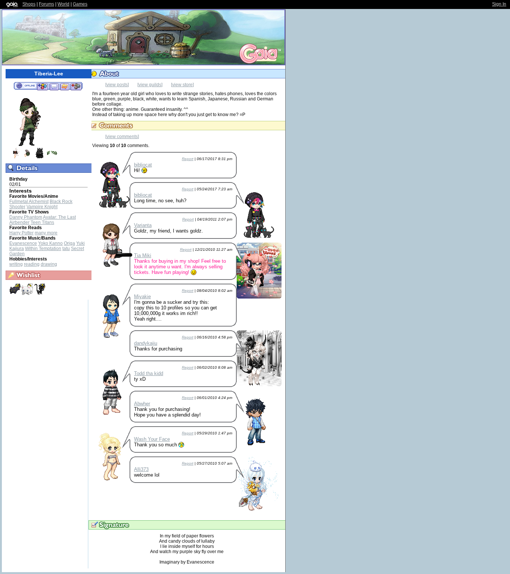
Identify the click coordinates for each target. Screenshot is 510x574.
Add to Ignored (76, 86)
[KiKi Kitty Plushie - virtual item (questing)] (28, 293)
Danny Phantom (25, 217)
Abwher (142, 403)
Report (187, 159)
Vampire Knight (42, 206)
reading (32, 264)
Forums (46, 4)
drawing (49, 264)
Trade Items (64, 86)
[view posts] (117, 84)
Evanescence (23, 243)
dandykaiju (145, 343)
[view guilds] (149, 84)
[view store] (182, 84)
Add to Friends (42, 86)
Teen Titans (42, 222)
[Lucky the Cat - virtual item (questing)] (39, 293)
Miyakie (142, 296)
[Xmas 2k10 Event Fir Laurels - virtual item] (51, 157)
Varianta (143, 225)
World (63, 4)
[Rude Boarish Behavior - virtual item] (39, 157)
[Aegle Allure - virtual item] (15, 157)
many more (46, 232)
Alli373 (141, 469)
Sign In (499, 4)
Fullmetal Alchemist (29, 201)
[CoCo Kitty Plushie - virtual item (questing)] (15, 293)
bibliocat (143, 165)
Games (80, 4)
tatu (66, 248)
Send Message (54, 86)
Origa (69, 243)
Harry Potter (21, 232)
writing (16, 264)
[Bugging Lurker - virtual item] (27, 157)
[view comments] (122, 136)
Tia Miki (142, 255)
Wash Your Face (152, 439)
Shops (28, 4)
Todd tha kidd (148, 373)
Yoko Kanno (50, 243)
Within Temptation (43, 248)
